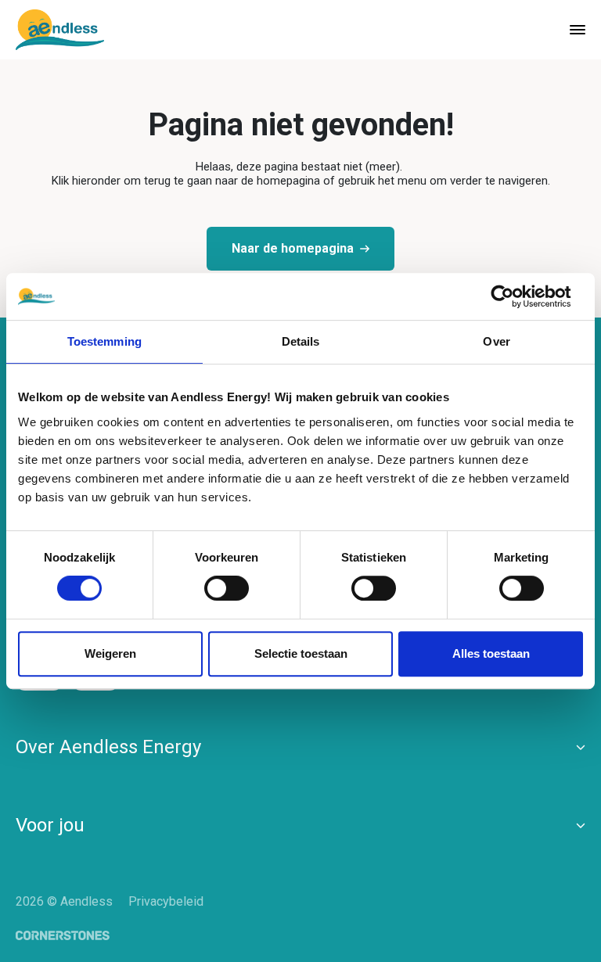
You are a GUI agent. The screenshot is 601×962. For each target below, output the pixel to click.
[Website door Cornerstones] (63, 935)
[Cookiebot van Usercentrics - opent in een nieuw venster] (514, 296)
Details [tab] (301, 341)
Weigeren (110, 653)
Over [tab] (496, 341)
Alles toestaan (491, 653)
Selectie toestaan (300, 653)
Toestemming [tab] (104, 341)
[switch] (213, 585)
